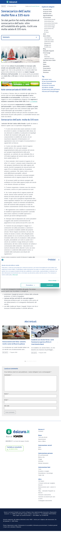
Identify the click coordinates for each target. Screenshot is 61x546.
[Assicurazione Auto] (20, 83)
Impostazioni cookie (12, 525)
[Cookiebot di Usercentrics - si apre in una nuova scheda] (48, 260)
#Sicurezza (45, 91)
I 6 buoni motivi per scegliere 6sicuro (46, 484)
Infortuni (40, 461)
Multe (3, 6)
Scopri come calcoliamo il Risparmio (12, 527)
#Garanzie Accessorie (48, 85)
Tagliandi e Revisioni (49, 58)
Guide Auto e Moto (49, 41)
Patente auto (46, 70)
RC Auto (46, 30)
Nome (6, 393)
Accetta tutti (50, 285)
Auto (44, 34)
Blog (44, 49)
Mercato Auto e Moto (49, 60)
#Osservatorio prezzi (48, 89)
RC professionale (43, 455)
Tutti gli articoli (42, 437)
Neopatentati (47, 43)
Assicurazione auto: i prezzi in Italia (47, 488)
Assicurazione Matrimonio (51, 23)
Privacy (5, 525)
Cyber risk (41, 475)
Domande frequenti (48, 51)
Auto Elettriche (48, 38)
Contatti (40, 431)
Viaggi (40, 459)
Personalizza (29, 285)
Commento (7, 375)
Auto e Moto (46, 36)
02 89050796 (45, 515)
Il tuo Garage (46, 53)
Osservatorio (47, 68)
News (44, 64)
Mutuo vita (41, 457)
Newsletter (46, 66)
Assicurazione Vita (48, 28)
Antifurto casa (47, 13)
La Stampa (33, 102)
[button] (3, 342)
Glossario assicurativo (44, 495)
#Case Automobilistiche (49, 81)
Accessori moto (47, 11)
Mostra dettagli (52, 280)
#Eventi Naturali (47, 83)
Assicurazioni (47, 18)
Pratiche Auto (47, 47)
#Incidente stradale (47, 87)
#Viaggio (56, 91)
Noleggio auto (47, 45)
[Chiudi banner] (58, 259)
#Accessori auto (47, 79)
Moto (44, 62)
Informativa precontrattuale (40, 525)
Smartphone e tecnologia (45, 473)
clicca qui (15, 274)
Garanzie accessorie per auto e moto (46, 498)
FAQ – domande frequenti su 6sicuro (46, 492)
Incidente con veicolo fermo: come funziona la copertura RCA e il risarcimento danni (13, 342)
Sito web (6, 405)
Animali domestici (43, 463)
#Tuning (51, 91)
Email (6, 399)
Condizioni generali (52, 525)
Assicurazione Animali (49, 19)
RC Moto (46, 32)
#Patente (57, 89)
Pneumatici (47, 56)
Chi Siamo (41, 481)
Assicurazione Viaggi (49, 27)
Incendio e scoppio (43, 471)
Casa (39, 469)
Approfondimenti (48, 16)
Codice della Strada (49, 40)
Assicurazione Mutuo (49, 25)
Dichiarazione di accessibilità (25, 525)
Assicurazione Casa (49, 21)
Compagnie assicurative (45, 501)
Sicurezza (46, 72)
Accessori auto (47, 9)
